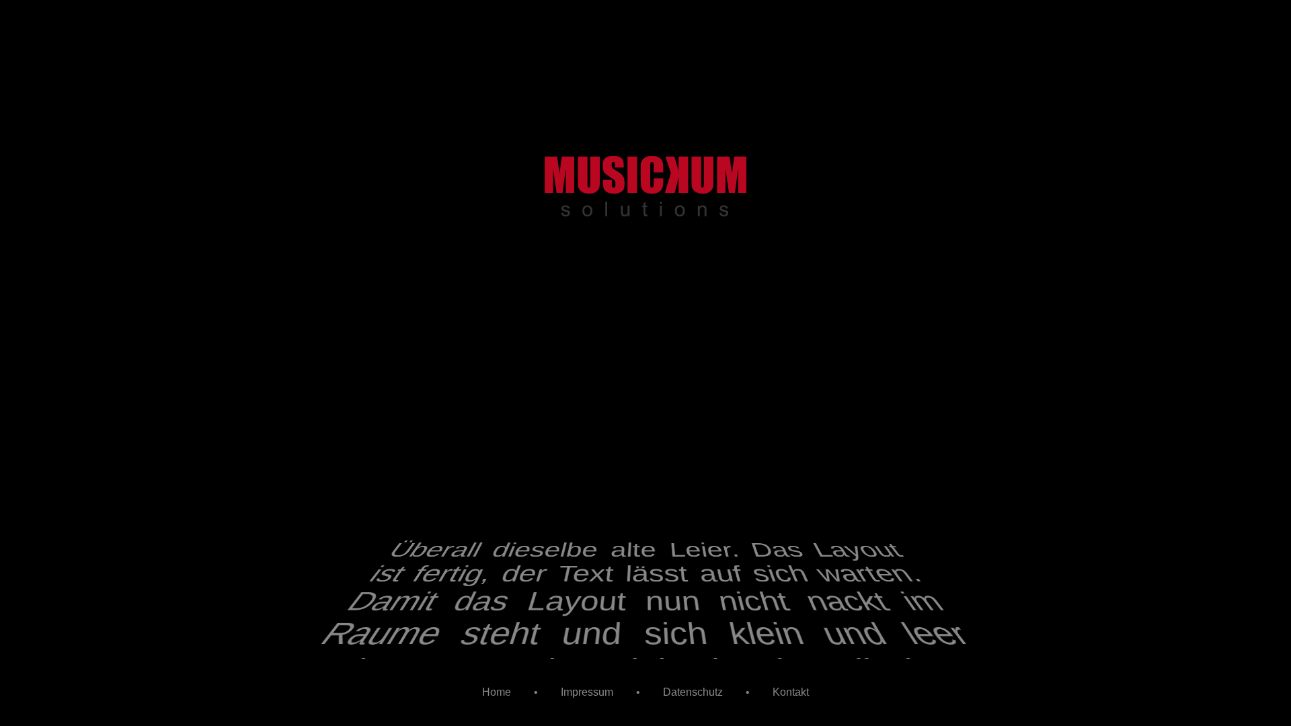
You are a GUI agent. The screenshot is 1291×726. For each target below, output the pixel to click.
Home (496, 692)
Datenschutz (693, 692)
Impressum (587, 692)
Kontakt (791, 692)
